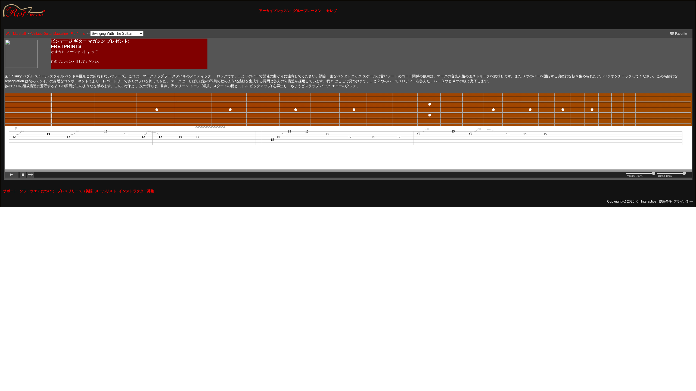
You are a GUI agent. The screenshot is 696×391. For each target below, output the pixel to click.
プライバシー (683, 201)
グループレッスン (307, 11)
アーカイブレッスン (275, 11)
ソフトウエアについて (37, 191)
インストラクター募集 (136, 191)
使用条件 (665, 201)
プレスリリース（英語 (75, 191)
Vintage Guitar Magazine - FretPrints (58, 34)
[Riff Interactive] (24, 10)
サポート (10, 191)
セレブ (331, 11)
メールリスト (105, 191)
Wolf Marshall (16, 34)
